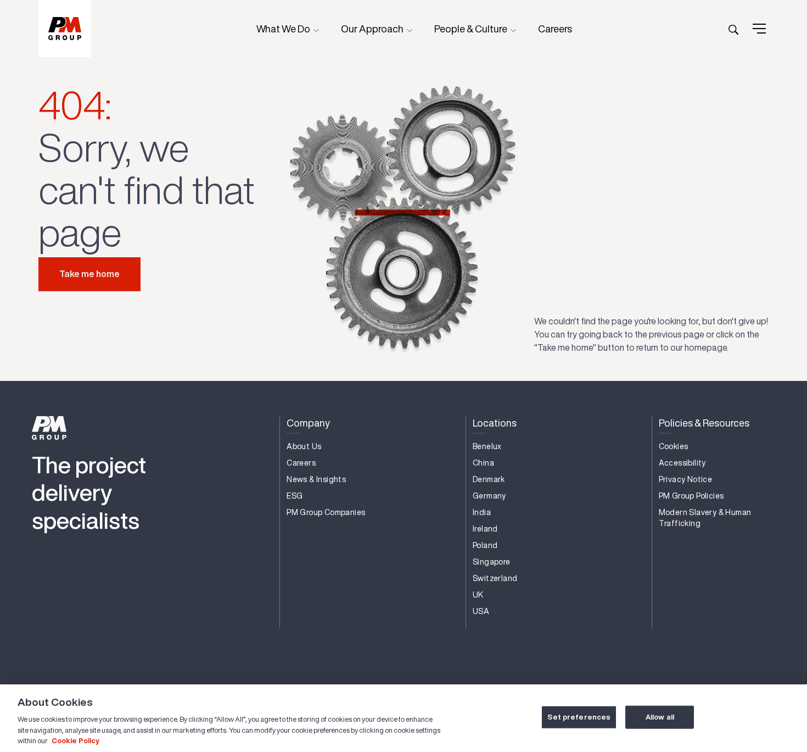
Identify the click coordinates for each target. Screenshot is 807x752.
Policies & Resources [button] (704, 422)
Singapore (492, 561)
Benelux (487, 446)
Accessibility (682, 462)
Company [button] (308, 422)
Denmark (489, 479)
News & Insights (316, 479)
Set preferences (578, 717)
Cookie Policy (75, 741)
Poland (485, 545)
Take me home (89, 273)
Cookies (673, 446)
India (482, 512)
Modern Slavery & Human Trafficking (705, 518)
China (483, 462)
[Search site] (733, 28)
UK (478, 594)
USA (481, 611)
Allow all (660, 717)
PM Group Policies (691, 495)
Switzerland (495, 578)
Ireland (485, 528)
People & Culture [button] (471, 28)
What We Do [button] (284, 28)
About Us (304, 446)
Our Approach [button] (373, 28)
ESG (294, 495)
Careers (555, 28)
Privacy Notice (686, 479)
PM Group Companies (326, 512)
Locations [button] (495, 422)
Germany (489, 495)
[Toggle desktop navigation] (759, 28)
